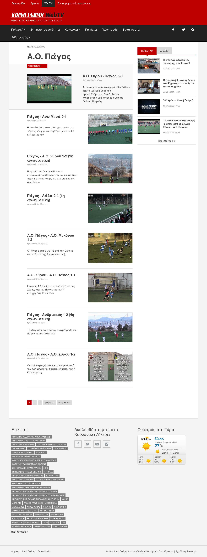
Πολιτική (17, 29)
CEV (63, 522)
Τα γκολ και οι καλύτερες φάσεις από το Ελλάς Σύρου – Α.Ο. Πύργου (179, 124)
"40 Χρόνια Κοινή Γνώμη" (178, 100)
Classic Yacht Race (21, 526)
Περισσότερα (166, 140)
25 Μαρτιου (41, 452)
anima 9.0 (47, 506)
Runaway (191, 551)
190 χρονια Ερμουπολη (23, 444)
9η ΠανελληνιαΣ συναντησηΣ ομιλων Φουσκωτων (35, 499)
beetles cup (57, 514)
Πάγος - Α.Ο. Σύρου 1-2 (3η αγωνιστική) (50, 158)
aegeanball (51, 503)
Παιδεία (91, 29)
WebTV (48, 3)
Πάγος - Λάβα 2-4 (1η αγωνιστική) (46, 197)
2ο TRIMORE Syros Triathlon (26, 456)
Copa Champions (42, 526)
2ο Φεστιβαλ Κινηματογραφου (26, 468)
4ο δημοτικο (52, 475)
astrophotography (22, 514)
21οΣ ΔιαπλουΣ (60, 448)
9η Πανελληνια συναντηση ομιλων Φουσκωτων (34, 491)
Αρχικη (30, 47)
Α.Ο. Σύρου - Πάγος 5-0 (103, 75)
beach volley (41, 514)
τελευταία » (64, 402)
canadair (54, 522)
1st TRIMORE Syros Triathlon (51, 444)
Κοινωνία (71, 29)
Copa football (60, 526)
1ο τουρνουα (18, 448)
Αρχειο (164, 50)
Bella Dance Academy (37, 518)
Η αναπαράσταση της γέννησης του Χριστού (176, 61)
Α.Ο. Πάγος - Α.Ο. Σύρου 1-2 (51, 354)
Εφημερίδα (18, 3)
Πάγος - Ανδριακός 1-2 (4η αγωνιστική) (50, 316)
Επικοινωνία (44, 551)
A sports (16, 503)
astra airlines (47, 510)
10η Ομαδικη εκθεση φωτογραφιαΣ (28, 440)
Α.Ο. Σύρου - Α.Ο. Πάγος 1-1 (51, 274)
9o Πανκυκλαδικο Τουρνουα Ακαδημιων (31, 487)
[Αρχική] (37, 15)
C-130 (45, 522)
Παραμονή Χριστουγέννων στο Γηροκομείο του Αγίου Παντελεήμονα (179, 83)
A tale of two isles (33, 503)
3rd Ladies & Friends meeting (26, 471)
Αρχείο (35, 3)
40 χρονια (48, 471)
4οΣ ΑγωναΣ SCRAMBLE (22, 479)
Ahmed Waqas (33, 506)
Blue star (17, 522)
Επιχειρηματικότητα (45, 29)
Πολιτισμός (110, 29)
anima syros (60, 506)
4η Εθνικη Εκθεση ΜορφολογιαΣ (27, 475)
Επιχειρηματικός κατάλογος (74, 3)
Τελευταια (149, 50)
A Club (65, 499)
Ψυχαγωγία (131, 29)
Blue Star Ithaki (32, 522)
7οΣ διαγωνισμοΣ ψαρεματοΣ (50, 479)
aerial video (18, 506)
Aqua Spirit (32, 510)
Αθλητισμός (19, 37)
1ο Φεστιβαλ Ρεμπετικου (39, 448)
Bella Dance (18, 518)
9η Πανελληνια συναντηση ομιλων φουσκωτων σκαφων (38, 495)
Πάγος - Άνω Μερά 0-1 (47, 116)
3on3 (46, 468)
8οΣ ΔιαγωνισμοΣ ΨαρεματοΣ (26, 483)
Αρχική (14, 551)
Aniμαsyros (18, 510)
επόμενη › (49, 402)
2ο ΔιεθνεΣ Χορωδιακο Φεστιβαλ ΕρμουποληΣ (34, 460)
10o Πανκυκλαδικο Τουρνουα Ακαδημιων (31, 436)
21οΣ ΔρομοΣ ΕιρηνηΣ (22, 452)
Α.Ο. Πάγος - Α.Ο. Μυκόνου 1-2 (50, 237)
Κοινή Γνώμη (28, 551)
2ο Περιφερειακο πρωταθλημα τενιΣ (29, 464)
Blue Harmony (57, 518)
